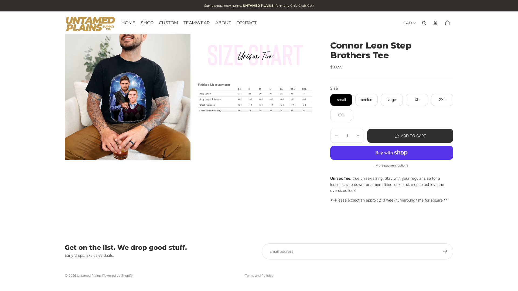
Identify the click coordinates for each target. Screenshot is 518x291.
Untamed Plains (89, 275)
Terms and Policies (259, 275)
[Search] (424, 23)
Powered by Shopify (117, 275)
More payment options (392, 165)
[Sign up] (445, 251)
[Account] (435, 23)
